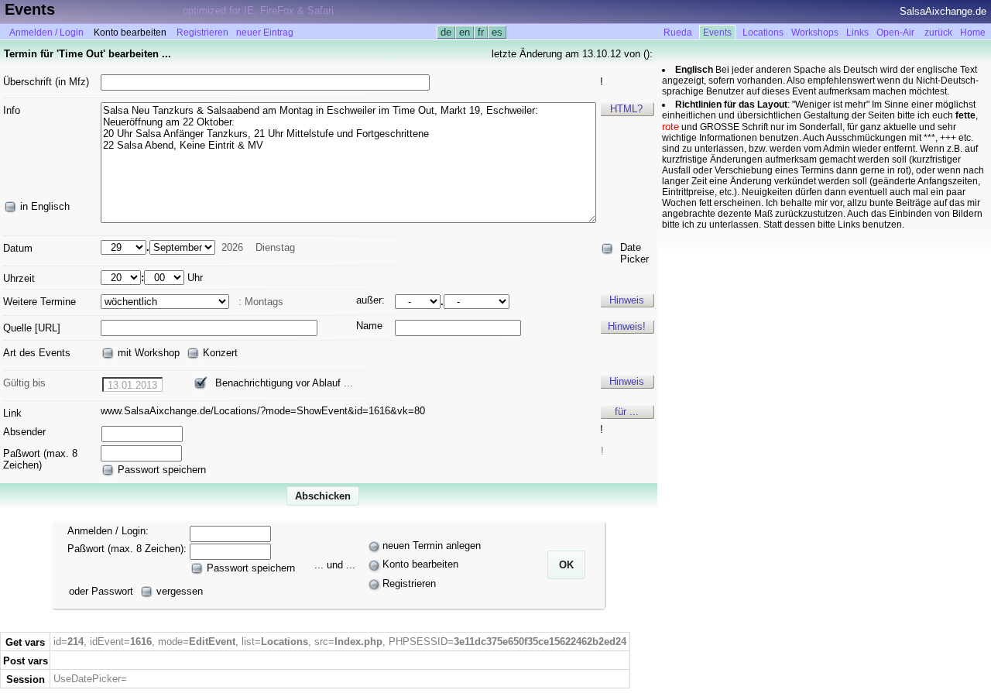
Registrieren (202, 32)
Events (717, 32)
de (445, 32)
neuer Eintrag (264, 32)
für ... (627, 411)
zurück (938, 32)
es (497, 32)
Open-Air (895, 32)
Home (973, 32)
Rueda (678, 32)
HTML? (626, 109)
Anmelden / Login (46, 32)
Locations (763, 32)
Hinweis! (627, 326)
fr (481, 32)
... (348, 383)
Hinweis (626, 300)
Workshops (814, 32)
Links (857, 32)
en (464, 32)
